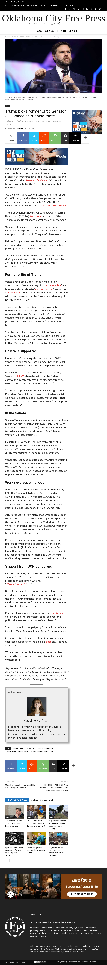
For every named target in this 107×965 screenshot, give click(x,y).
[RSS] (87, 9)
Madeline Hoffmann (15, 128)
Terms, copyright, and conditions (68, 962)
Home (7, 36)
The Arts (61, 31)
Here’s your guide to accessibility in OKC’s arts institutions (36, 850)
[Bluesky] (100, 9)
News (39, 31)
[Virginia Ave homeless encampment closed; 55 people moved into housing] (58, 812)
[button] (66, 9)
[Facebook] (70, 9)
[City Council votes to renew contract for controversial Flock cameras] (58, 838)
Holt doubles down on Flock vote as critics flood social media (13, 823)
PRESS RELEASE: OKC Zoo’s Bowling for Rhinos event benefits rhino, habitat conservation (54, 788)
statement (59, 612)
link (77, 933)
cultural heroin (44, 288)
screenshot (13, 292)
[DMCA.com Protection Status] (40, 962)
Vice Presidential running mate (42, 751)
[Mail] (78, 9)
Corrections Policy (54, 5)
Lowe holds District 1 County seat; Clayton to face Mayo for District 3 (36, 823)
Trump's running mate (45, 748)
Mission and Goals (18, 5)
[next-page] (11, 860)
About (7, 5)
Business (49, 31)
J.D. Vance (30, 748)
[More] (85, 138)
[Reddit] (83, 9)
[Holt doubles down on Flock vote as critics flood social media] (14, 812)
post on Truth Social (54, 205)
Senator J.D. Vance (36, 180)
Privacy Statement (89, 962)
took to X (35, 216)
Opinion (73, 31)
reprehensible (52, 285)
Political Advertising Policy (36, 5)
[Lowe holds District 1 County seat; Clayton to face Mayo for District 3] (36, 812)
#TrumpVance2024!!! (18, 584)
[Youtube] (95, 9)
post (48, 641)
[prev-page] (6, 860)
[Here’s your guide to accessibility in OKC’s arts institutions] (36, 838)
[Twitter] (91, 9)
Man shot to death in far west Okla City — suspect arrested (20, 786)
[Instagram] (74, 9)
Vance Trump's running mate (17, 751)
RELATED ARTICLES (17, 799)
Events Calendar (68, 5)
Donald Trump (18, 748)
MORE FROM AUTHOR (42, 799)
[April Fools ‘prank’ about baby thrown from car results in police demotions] (14, 838)
